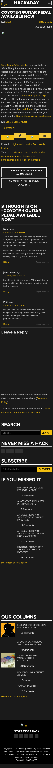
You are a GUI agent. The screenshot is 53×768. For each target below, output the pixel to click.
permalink (9, 127)
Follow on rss (17, 451)
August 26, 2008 (44, 27)
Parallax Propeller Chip (34, 95)
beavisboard (16, 152)
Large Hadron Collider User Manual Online (24, 172)
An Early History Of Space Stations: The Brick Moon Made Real (31, 533)
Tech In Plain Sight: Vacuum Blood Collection (28, 658)
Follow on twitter (8, 451)
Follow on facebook (3, 451)
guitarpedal (7, 156)
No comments (27, 495)
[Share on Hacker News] (10, 26)
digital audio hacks (22, 144)
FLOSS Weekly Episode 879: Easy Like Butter (32, 626)
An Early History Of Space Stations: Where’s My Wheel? (31, 517)
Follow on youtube (12, 451)
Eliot (8, 22)
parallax (31, 156)
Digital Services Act (30, 754)
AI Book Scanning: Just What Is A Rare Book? (30, 643)
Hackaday (26, 3)
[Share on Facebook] (2, 26)
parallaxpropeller (10, 159)
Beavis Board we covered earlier (33, 116)
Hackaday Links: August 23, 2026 (30, 673)
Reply (6, 261)
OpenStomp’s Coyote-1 (13, 65)
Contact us (21, 451)
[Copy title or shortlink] (17, 26)
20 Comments (27, 541)
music (18, 156)
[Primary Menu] (49, 3)
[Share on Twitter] (6, 26)
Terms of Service (15, 754)
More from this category (14, 562)
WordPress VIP (31, 760)
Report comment (42, 262)
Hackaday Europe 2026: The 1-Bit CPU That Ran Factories (30, 550)
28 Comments (27, 557)
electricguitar (31, 152)
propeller (24, 159)
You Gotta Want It (27, 686)
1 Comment (25, 680)
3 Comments (45, 22)
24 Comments (27, 525)
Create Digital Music (16, 121)
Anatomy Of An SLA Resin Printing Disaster (31, 502)
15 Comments (26, 509)
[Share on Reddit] (13, 26)
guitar (42, 152)
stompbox (36, 159)
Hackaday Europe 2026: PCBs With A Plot (30, 489)
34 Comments (27, 666)
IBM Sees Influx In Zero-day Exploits (23, 183)
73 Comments (27, 650)
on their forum (25, 109)
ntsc (24, 156)
